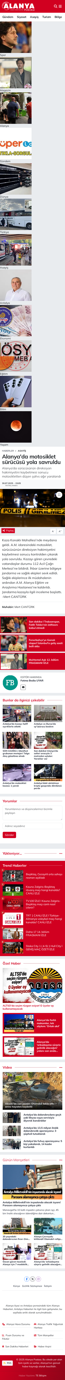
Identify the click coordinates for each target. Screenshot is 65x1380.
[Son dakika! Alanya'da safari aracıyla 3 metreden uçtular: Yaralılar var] (48, 740)
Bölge (58, 17)
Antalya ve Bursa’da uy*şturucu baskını (45, 725)
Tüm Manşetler (46, 1335)
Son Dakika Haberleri (16, 1346)
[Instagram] (38, 1279)
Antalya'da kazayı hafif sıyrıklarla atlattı (15, 725)
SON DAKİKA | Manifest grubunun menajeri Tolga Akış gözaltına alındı (16, 753)
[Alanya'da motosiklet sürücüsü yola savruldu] (32, 508)
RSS (8, 1362)
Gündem (7, 17)
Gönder (9, 835)
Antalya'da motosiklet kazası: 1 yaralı (14, 784)
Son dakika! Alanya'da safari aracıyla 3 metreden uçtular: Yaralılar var (46, 754)
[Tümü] (60, 853)
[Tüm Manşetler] (60, 1160)
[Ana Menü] (60, 6)
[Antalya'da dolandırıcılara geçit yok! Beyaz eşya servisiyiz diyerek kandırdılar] (12, 1117)
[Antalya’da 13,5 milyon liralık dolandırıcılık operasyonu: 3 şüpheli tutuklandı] (12, 1130)
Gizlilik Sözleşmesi (32, 1285)
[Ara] (55, 6)
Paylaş (10, 530)
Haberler (8, 450)
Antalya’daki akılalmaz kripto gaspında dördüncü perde (48, 786)
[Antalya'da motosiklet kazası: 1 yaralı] (17, 772)
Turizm (46, 17)
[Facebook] (26, 1279)
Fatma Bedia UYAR (32, 680)
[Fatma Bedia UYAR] (10, 682)
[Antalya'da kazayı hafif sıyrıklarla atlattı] (17, 713)
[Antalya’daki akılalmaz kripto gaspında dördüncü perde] (48, 772)
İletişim (48, 1285)
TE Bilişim (41, 1375)
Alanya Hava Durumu (18, 1324)
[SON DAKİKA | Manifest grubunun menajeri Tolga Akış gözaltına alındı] (17, 740)
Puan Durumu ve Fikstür (13, 1337)
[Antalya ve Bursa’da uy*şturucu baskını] (48, 713)
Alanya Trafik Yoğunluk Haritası (48, 1326)
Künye (16, 1285)
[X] (32, 1279)
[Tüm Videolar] (60, 1067)
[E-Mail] (23, 687)
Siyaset (21, 17)
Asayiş (34, 17)
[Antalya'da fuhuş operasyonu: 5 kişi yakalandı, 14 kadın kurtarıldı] (12, 1143)
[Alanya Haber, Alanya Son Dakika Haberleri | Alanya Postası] (18, 6)
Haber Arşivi (44, 1346)
